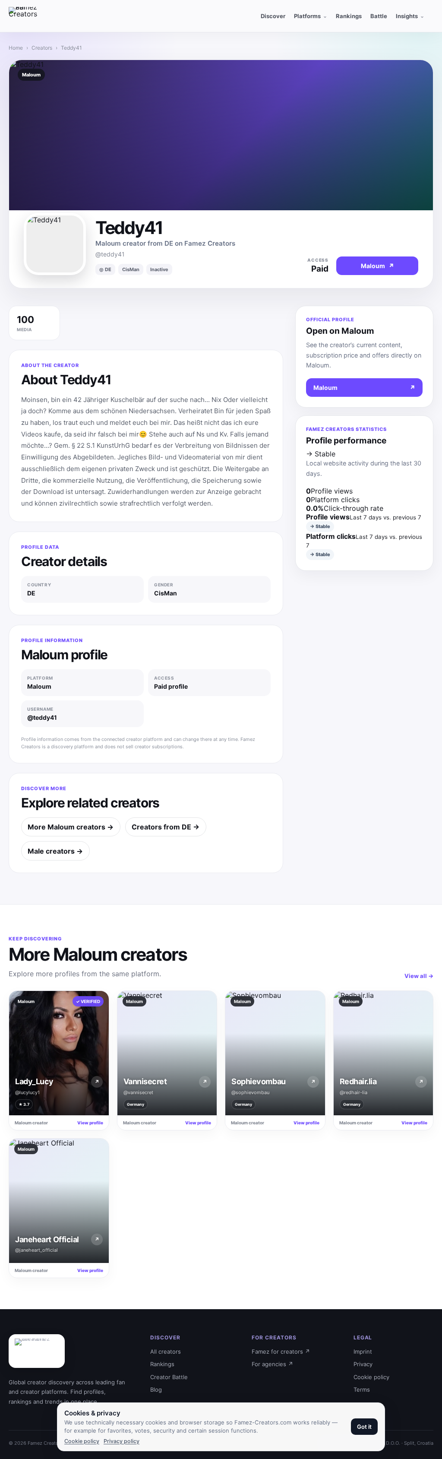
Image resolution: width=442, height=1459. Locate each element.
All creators (165, 1351)
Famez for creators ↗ (281, 1351)
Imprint (363, 1351)
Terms (362, 1389)
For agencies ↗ (272, 1364)
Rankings (162, 1364)
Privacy (363, 1364)
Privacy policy (121, 1441)
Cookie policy (371, 1377)
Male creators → (55, 851)
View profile (90, 1122)
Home (16, 47)
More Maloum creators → (71, 827)
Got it (364, 1426)
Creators (42, 47)
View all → (418, 975)
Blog (156, 1389)
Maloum (364, 387)
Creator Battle (169, 1377)
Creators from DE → (165, 827)
